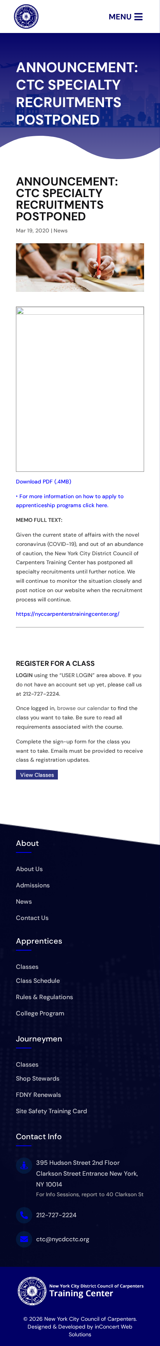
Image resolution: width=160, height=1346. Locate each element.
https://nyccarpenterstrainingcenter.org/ (68, 613)
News (61, 230)
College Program (40, 1013)
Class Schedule (38, 981)
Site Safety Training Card (51, 1111)
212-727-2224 (41, 693)
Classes (27, 967)
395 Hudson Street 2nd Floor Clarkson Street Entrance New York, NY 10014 (87, 1173)
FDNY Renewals (38, 1095)
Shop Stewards (37, 1078)
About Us (29, 869)
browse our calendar (83, 708)
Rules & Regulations (44, 997)
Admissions (33, 885)
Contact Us (32, 918)
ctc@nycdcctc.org (62, 1239)
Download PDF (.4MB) (43, 481)
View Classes (37, 774)
